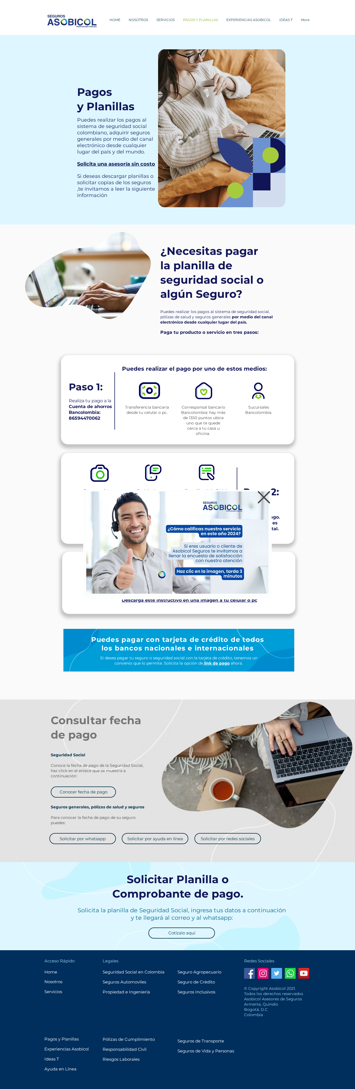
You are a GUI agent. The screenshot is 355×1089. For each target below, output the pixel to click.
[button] (264, 497)
